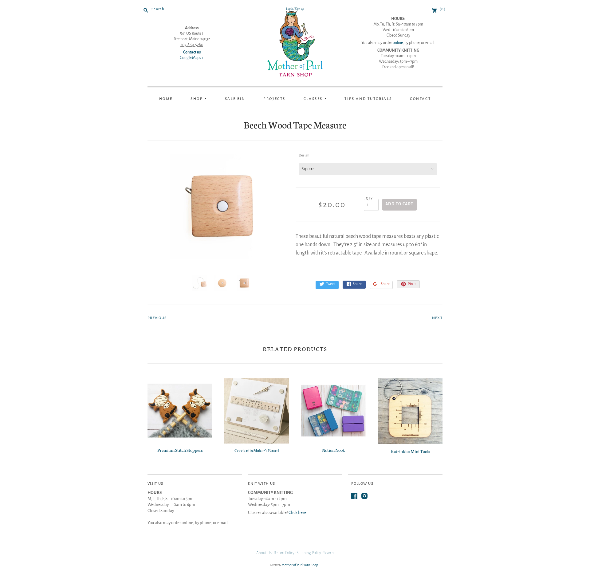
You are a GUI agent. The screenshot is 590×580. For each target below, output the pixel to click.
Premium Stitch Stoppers (180, 450)
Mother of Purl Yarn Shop (299, 565)
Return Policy (284, 553)
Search (328, 553)
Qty (369, 198)
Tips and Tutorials (368, 99)
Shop (197, 99)
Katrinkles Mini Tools (410, 451)
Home (165, 99)
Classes (314, 99)
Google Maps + (192, 58)
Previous (157, 318)
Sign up (299, 8)
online (398, 43)
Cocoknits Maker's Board (256, 450)
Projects (274, 99)
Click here (297, 512)
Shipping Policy (309, 553)
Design (304, 155)
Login (289, 8)
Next (437, 318)
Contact (420, 99)
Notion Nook (333, 450)
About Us (264, 553)
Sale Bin (235, 99)
